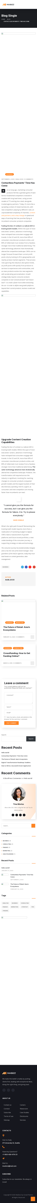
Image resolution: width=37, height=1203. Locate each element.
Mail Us (5, 1163)
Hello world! (5, 752)
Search (3, 735)
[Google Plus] (34, 567)
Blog (8, 19)
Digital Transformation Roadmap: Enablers (15, 762)
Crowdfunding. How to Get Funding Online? (16, 654)
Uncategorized (8, 854)
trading (5, 910)
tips (32, 907)
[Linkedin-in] (13, 1090)
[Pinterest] (30, 567)
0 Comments (28, 179)
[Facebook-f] (8, 1090)
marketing (20, 622)
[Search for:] (18, 826)
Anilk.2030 (19, 179)
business (9, 174)
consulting (18, 648)
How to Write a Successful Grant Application (16, 766)
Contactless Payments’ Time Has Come (14, 756)
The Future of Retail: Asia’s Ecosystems (16, 628)
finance (5, 847)
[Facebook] (26, 567)
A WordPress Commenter (12, 778)
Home (3, 19)
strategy (25, 907)
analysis (5, 903)
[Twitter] (22, 567)
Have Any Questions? (9, 1152)
